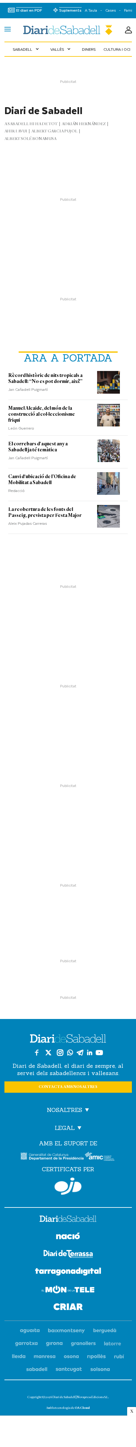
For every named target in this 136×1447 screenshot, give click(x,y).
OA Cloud (82, 1407)
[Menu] (7, 30)
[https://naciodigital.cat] (68, 1237)
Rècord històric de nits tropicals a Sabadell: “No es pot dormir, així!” (45, 378)
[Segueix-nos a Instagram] (60, 1052)
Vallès (61, 49)
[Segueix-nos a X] (48, 1052)
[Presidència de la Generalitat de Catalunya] (52, 1156)
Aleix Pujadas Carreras (27, 523)
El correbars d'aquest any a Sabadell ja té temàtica (38, 446)
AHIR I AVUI (15, 131)
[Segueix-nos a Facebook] (36, 1052)
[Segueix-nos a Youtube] (99, 1052)
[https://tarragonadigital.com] (68, 1273)
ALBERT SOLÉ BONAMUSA (30, 139)
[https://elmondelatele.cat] (68, 1290)
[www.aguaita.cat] (30, 1330)
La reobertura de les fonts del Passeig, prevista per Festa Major (45, 512)
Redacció (16, 490)
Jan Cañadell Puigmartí (28, 389)
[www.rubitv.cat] (119, 1356)
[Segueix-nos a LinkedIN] (89, 1053)
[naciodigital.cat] (66, 1330)
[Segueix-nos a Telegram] (80, 1052)
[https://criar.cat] (68, 1307)
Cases (110, 10)
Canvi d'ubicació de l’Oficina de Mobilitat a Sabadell (42, 479)
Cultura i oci (116, 49)
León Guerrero (21, 428)
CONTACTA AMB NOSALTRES (68, 1087)
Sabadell (26, 49)
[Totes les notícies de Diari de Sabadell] (67, 30)
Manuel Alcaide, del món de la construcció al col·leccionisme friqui (41, 414)
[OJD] (68, 1186)
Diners (89, 49)
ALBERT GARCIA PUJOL (54, 131)
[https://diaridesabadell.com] (68, 1219)
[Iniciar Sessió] (128, 29)
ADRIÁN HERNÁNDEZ (84, 124)
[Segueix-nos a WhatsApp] (70, 1053)
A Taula (91, 10)
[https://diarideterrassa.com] (68, 1255)
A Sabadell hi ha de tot (31, 124)
